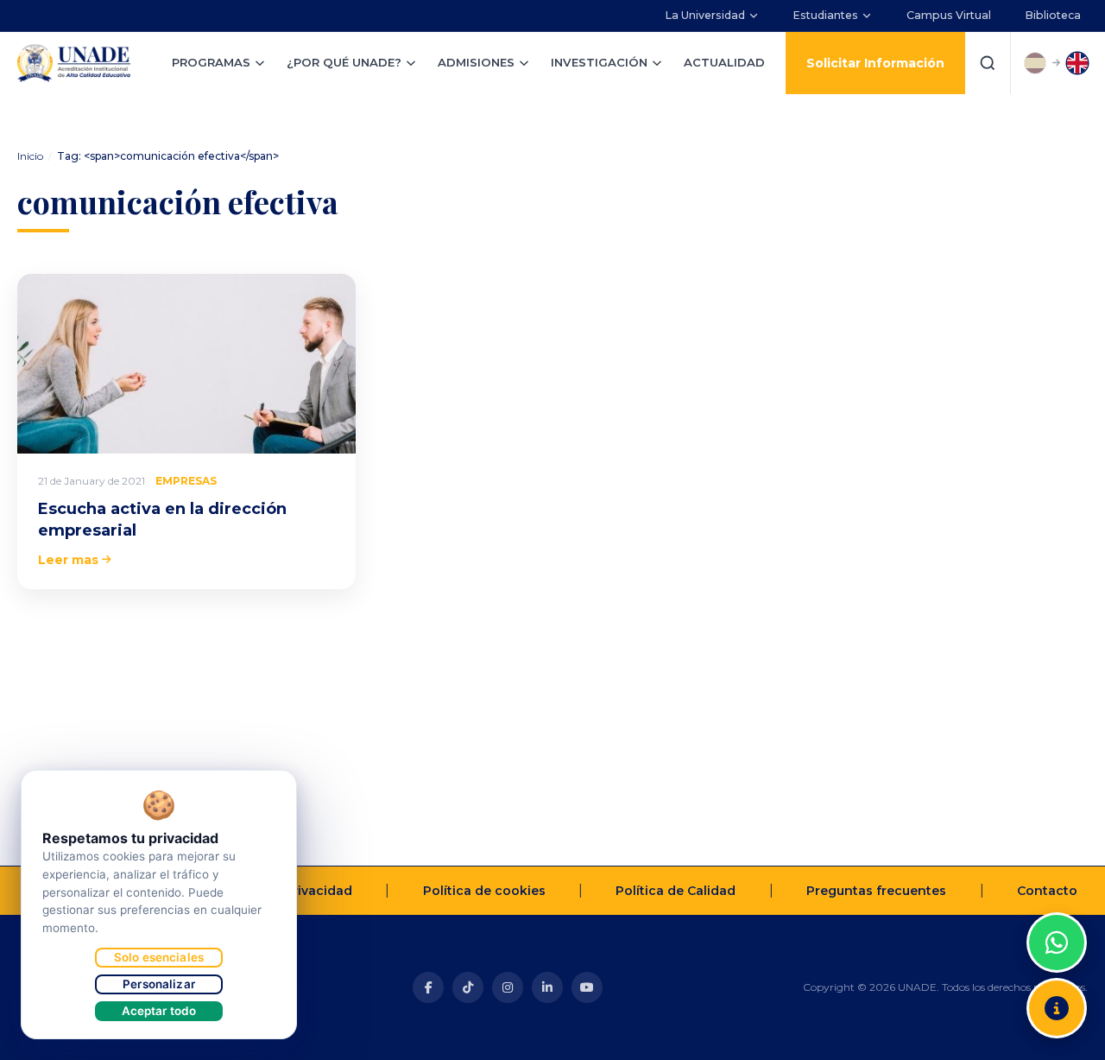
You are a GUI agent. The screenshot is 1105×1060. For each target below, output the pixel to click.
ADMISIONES (476, 62)
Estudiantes (825, 15)
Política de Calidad (676, 890)
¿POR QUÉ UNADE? (344, 62)
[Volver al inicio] (1057, 899)
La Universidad (705, 15)
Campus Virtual (948, 15)
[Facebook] (428, 987)
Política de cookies (484, 890)
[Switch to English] (1077, 63)
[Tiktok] (467, 987)
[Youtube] (587, 987)
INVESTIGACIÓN (599, 62)
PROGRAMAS (211, 62)
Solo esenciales (159, 957)
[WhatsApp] (1056, 942)
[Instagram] (507, 987)
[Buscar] (987, 63)
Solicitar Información (875, 63)
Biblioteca (1053, 15)
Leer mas (68, 560)
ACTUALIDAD (724, 62)
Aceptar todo (159, 1011)
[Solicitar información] (1056, 1008)
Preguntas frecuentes (876, 890)
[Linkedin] (547, 987)
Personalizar (159, 984)
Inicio (30, 155)
